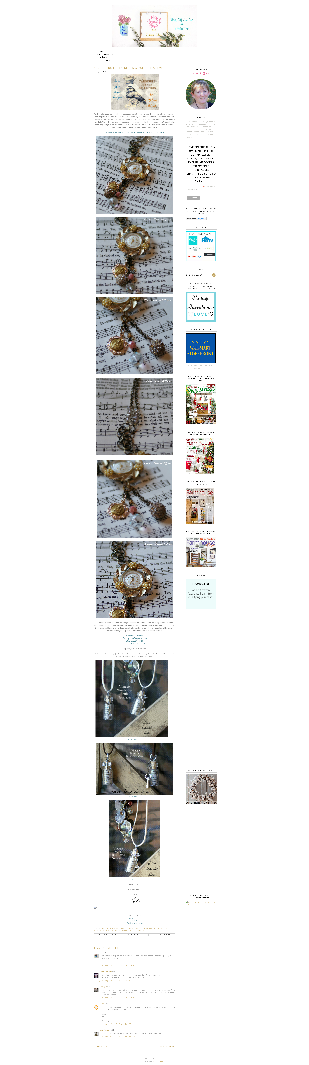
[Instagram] (204, 73)
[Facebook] (193, 73)
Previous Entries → (168, 1046)
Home (101, 51)
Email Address (193, 189)
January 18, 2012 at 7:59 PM (117, 998)
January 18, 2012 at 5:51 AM (117, 966)
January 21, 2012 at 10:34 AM (118, 1037)
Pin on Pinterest (134, 935)
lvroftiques (103, 987)
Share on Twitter (161, 935)
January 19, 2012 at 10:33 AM (118, 1024)
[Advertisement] (201, 650)
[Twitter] (197, 73)
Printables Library (105, 60)
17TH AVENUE (158, 1061)
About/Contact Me (106, 54)
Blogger (158, 1059)
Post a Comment (100, 1043)
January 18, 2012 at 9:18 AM (117, 980)
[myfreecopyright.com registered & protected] (201, 905)
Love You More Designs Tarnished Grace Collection (123, 929)
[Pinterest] (200, 73)
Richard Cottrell (105, 1030)
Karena (102, 1004)
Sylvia (102, 952)
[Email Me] (207, 73)
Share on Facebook (107, 935)
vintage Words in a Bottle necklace (130, 931)
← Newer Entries (100, 1046)
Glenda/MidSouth (106, 972)
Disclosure (103, 57)
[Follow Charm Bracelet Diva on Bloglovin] (196, 219)
